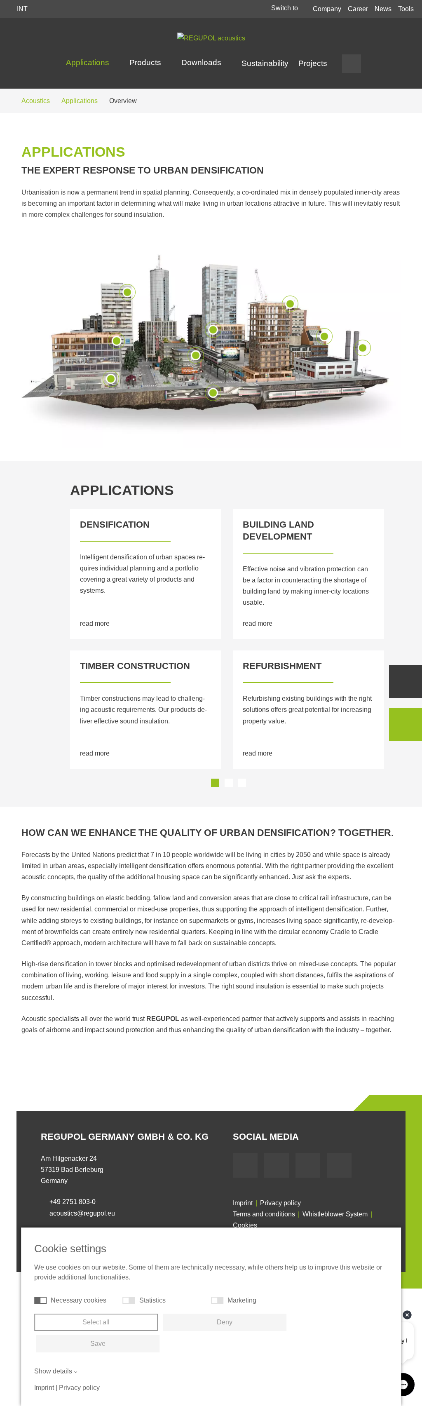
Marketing (241, 1300)
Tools (406, 8)
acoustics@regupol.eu (82, 1213)
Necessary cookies (78, 1300)
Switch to (285, 8)
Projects (312, 63)
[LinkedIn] (307, 1165)
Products (146, 62)
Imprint (243, 1202)
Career (358, 8)
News (383, 8)
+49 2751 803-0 (72, 1201)
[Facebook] (245, 1165)
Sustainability (264, 63)
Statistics (152, 1300)
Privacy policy (280, 1202)
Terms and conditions (264, 1214)
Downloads (202, 62)
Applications (88, 62)
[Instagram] (339, 1165)
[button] (215, 783)
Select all (96, 1322)
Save (98, 1343)
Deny (224, 1322)
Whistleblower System (335, 1214)
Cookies (245, 1225)
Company (327, 8)
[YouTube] (276, 1165)
